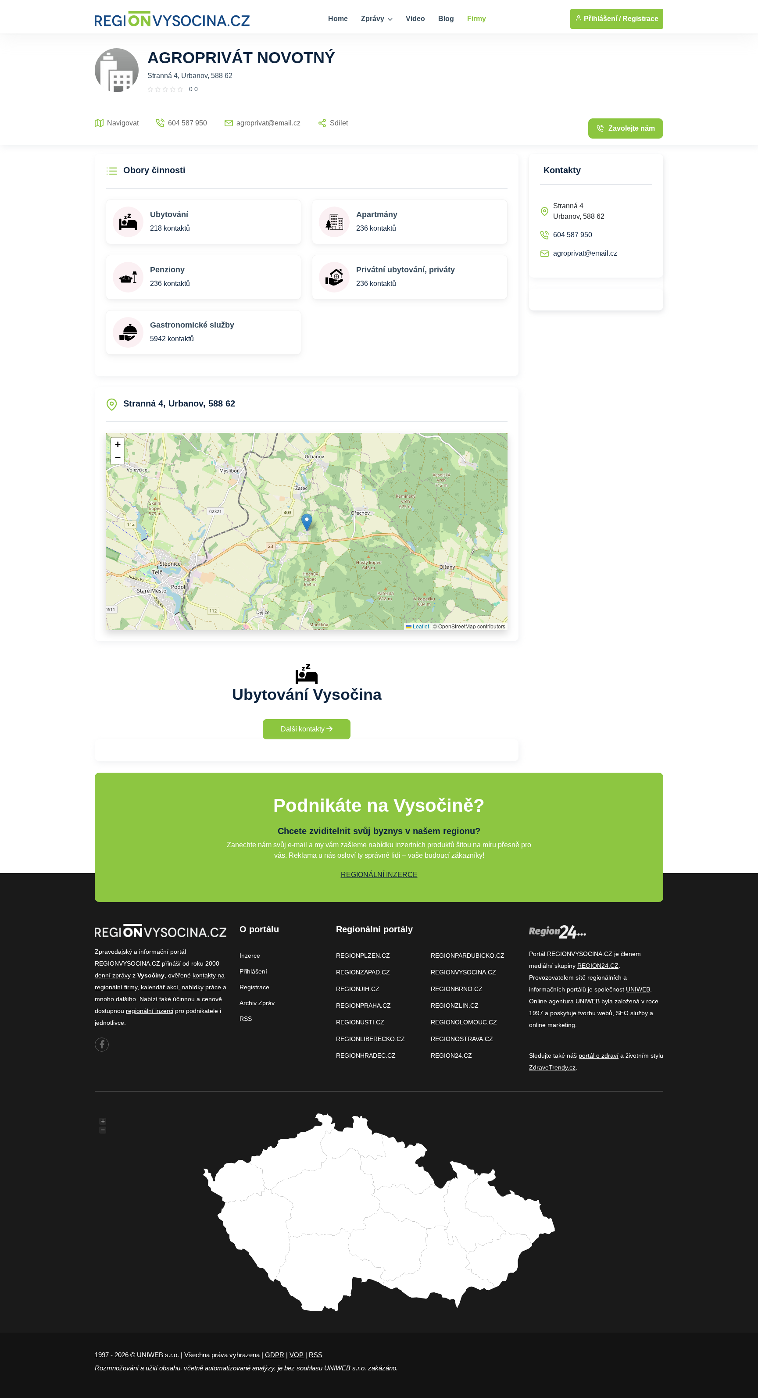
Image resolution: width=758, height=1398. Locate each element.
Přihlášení (253, 971)
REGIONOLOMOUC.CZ (464, 1022)
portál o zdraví (599, 1055)
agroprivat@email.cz (585, 253)
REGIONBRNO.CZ (457, 988)
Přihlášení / (601, 18)
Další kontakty (303, 729)
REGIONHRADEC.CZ (366, 1055)
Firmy (476, 18)
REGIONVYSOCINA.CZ (463, 972)
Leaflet (420, 626)
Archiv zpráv (257, 1002)
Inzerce (250, 955)
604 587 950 (572, 235)
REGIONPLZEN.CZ (363, 955)
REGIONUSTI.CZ (360, 1022)
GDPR (274, 1355)
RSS (246, 1018)
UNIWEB (638, 989)
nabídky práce (201, 987)
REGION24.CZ (451, 1055)
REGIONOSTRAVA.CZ (462, 1038)
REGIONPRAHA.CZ (363, 1005)
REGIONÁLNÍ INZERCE (379, 874)
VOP (297, 1355)
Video (415, 18)
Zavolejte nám (631, 128)
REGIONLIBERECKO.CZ (370, 1038)
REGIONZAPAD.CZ (363, 972)
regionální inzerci (149, 1010)
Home (338, 18)
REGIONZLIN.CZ (455, 1005)
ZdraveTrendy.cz (552, 1067)
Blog (446, 18)
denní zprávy (113, 975)
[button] (306, 522)
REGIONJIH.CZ (357, 988)
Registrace (640, 18)
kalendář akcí (159, 987)
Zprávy (373, 18)
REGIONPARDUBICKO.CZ (467, 955)
